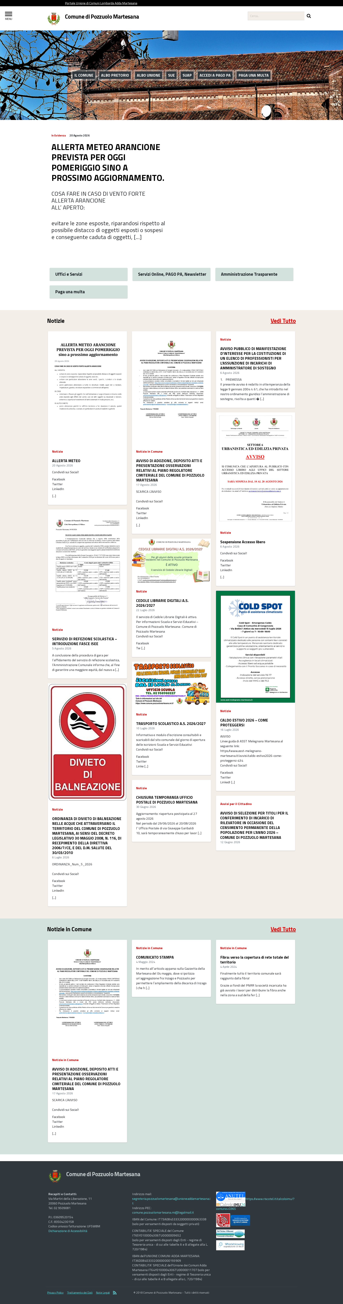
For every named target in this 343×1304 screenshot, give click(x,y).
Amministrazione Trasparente (249, 274)
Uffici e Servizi (68, 274)
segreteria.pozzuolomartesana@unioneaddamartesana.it (171, 1201)
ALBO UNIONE (148, 75)
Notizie (57, 451)
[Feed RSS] (114, 1293)
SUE (171, 75)
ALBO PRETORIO (115, 75)
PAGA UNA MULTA (253, 75)
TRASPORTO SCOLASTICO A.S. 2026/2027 (171, 723)
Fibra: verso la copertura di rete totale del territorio (254, 960)
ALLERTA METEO (66, 460)
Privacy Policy (55, 1292)
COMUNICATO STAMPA (155, 957)
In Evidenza (58, 135)
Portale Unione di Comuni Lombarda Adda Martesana (101, 3)
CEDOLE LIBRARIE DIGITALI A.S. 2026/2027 (162, 603)
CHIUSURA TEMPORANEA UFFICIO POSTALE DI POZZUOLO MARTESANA (167, 800)
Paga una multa (70, 291)
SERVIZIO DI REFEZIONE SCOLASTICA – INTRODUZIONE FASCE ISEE (84, 641)
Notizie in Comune (149, 451)
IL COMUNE (83, 75)
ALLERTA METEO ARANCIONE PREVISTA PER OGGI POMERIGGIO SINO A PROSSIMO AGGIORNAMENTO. (107, 162)
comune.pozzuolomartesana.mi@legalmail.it (163, 1212)
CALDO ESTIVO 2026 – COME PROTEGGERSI (244, 722)
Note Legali (103, 1292)
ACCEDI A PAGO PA (215, 75)
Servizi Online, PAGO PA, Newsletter (172, 274)
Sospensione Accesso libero (242, 541)
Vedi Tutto (283, 320)
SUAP (187, 75)
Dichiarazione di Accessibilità (67, 1230)
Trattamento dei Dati (80, 1292)
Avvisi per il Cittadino (236, 803)
